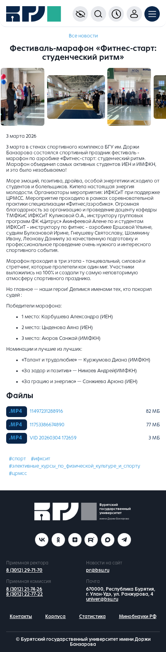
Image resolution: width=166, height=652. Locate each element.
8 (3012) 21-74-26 (24, 589)
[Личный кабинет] (134, 14)
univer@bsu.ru (102, 599)
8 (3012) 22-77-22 (24, 594)
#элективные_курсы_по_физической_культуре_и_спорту (74, 466)
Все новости (83, 36)
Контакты (21, 616)
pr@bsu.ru (97, 570)
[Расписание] (116, 14)
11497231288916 (46, 411)
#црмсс (18, 473)
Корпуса (55, 616)
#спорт (17, 458)
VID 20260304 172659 (53, 438)
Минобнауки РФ (137, 616)
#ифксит (40, 458)
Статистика (92, 616)
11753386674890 (47, 424)
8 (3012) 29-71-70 (24, 570)
